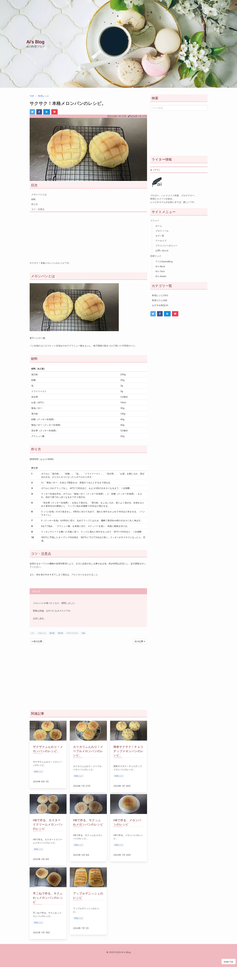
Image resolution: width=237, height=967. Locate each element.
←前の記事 (36, 641)
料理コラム (159, 300)
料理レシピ (43, 96)
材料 (33, 199)
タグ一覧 (159, 235)
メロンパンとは (39, 194)
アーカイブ (160, 240)
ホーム (158, 226)
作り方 (34, 204)
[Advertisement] (88, 234)
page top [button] (228, 961)
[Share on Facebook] (39, 112)
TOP (32, 96)
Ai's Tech (160, 271)
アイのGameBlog (164, 261)
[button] (233, 3)
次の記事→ (139, 641)
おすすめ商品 (160, 305)
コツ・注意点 (37, 209)
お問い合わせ (162, 250)
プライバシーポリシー (166, 245)
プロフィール (162, 230)
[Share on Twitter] (32, 112)
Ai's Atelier (160, 276)
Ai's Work (160, 266)
